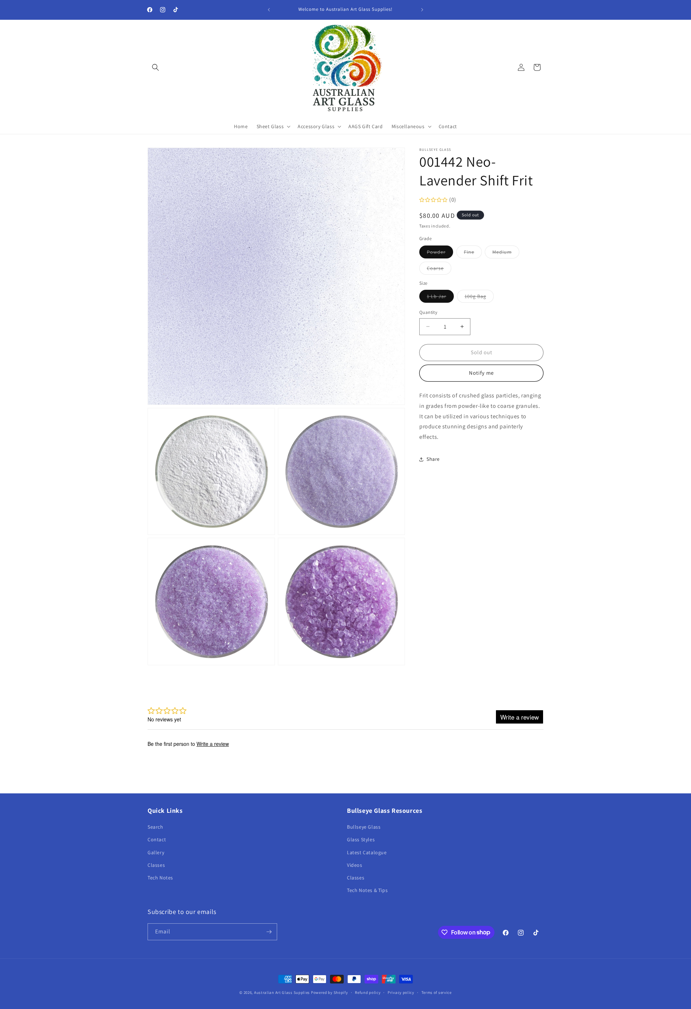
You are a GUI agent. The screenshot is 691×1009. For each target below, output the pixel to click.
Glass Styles (361, 839)
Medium (505, 253)
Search (155, 827)
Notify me (481, 372)
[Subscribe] (269, 931)
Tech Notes (160, 877)
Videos (354, 865)
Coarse (439, 270)
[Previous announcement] (269, 10)
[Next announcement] (422, 10)
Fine (473, 253)
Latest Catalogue (367, 852)
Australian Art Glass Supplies (282, 992)
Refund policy (367, 992)
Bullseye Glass (363, 827)
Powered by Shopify (329, 992)
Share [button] (433, 459)
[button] (155, 67)
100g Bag (479, 298)
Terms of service (436, 992)
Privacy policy (401, 992)
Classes (156, 865)
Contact (157, 839)
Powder (440, 253)
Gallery (156, 852)
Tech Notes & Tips (367, 890)
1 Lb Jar (440, 298)
